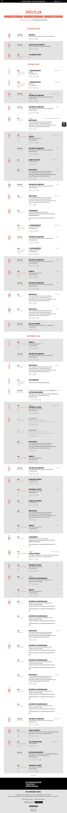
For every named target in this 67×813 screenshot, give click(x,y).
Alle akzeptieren (38, 802)
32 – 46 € (33, 112)
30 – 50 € (33, 76)
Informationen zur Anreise (18, 141)
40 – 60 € (33, 142)
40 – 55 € (35, 399)
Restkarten (33, 318)
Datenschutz (33, 809)
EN (60, 1)
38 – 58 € (33, 277)
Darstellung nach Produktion (40, 20)
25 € (32, 164)
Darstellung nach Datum (26, 20)
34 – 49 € (33, 154)
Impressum (33, 811)
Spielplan (56, 1)
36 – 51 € (33, 101)
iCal (36, 39)
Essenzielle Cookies (28, 799)
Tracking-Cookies (40, 799)
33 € (32, 129)
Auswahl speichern (29, 802)
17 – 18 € (33, 483)
